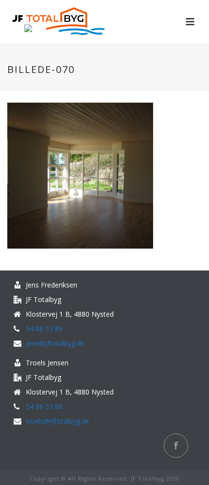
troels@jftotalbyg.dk (57, 421)
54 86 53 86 (44, 328)
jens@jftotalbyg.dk (55, 343)
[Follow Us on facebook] (176, 445)
